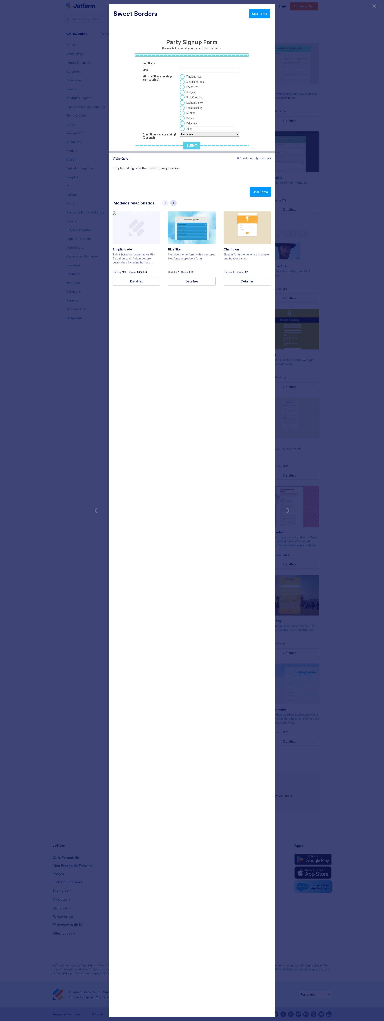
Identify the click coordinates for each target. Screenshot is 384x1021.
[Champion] (247, 227)
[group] (136, 248)
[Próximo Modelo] (288, 510)
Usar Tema (259, 14)
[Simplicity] (136, 227)
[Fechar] (374, 6)
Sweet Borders (135, 14)
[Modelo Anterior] (96, 510)
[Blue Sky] (191, 227)
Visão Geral (121, 158)
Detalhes (136, 281)
